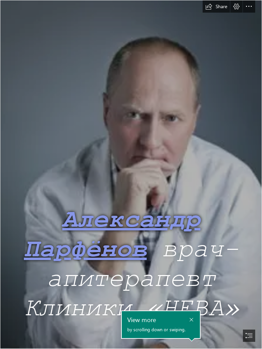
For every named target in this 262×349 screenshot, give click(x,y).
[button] (216, 6)
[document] (131, 174)
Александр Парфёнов (112, 234)
